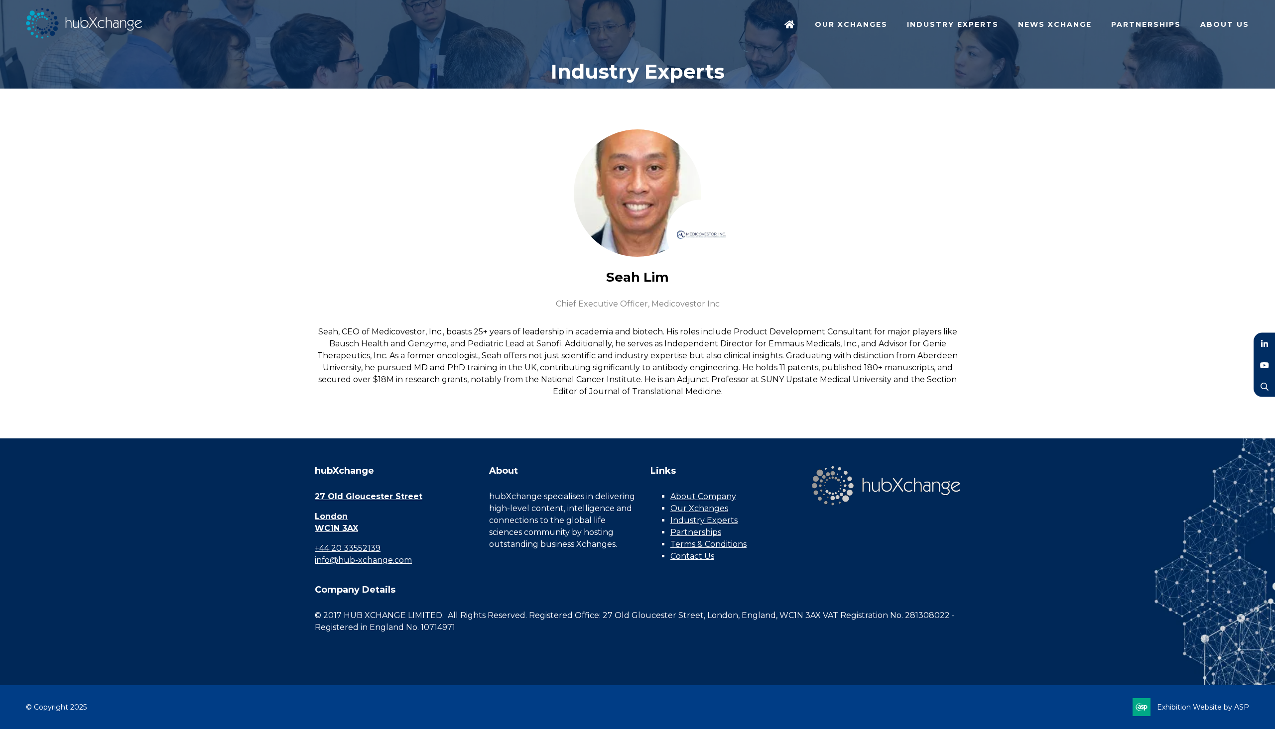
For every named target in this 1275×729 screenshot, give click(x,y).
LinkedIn (1264, 343)
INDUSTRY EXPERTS (953, 24)
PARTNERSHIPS (1146, 24)
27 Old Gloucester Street (368, 496)
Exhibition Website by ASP (1203, 707)
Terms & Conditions (708, 544)
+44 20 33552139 (348, 548)
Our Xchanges (699, 508)
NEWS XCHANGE (1055, 24)
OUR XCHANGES (851, 24)
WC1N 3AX (336, 528)
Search (1264, 386)
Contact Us (692, 556)
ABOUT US (1224, 24)
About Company (703, 496)
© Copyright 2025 (56, 707)
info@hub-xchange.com (363, 560)
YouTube (1264, 364)
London (331, 516)
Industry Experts (704, 520)
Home (789, 25)
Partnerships (695, 532)
